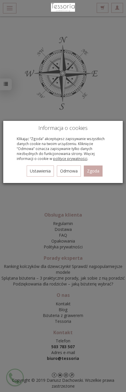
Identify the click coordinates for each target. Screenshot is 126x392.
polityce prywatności (70, 158)
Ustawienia (40, 171)
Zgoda (93, 171)
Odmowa (69, 171)
